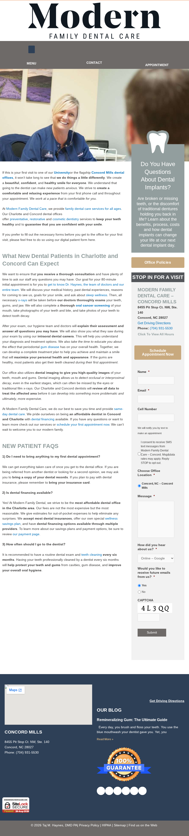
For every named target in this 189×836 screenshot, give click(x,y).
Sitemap (120, 825)
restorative (37, 219)
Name (143, 372)
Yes (144, 585)
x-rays (22, 300)
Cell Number (147, 409)
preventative (19, 219)
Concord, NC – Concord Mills (157, 485)
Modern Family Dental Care (26, 208)
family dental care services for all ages (93, 208)
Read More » (105, 739)
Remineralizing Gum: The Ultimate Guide (132, 720)
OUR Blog (109, 710)
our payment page (26, 534)
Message (146, 496)
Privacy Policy (89, 825)
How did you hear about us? (151, 547)
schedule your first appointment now (83, 424)
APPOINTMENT (157, 65)
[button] (31, 49)
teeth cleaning (91, 554)
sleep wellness (96, 295)
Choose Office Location (149, 473)
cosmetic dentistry (66, 219)
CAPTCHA (145, 600)
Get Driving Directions (154, 323)
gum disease (50, 347)
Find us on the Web (143, 825)
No (143, 591)
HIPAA (106, 825)
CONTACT (94, 62)
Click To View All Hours (156, 334)
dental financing (42, 419)
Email (143, 390)
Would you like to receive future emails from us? (154, 573)
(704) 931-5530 (161, 328)
